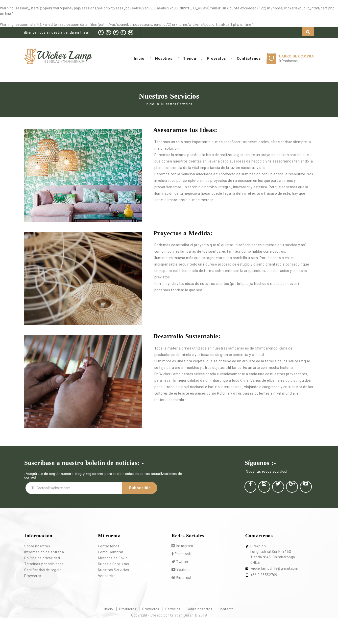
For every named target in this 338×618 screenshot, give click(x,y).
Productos (127, 609)
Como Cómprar (110, 552)
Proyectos (216, 58)
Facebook (182, 554)
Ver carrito (107, 576)
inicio (150, 104)
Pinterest (183, 578)
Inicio (139, 58)
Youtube (183, 570)
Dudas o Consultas (113, 564)
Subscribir (139, 487)
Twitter (182, 562)
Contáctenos (249, 58)
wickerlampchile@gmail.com (274, 568)
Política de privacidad (42, 558)
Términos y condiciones (44, 564)
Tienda (189, 58)
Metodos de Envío (113, 558)
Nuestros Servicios (177, 104)
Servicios (173, 609)
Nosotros (163, 58)
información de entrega (44, 552)
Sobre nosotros (37, 546)
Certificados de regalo (42, 570)
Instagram (184, 546)
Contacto (226, 609)
